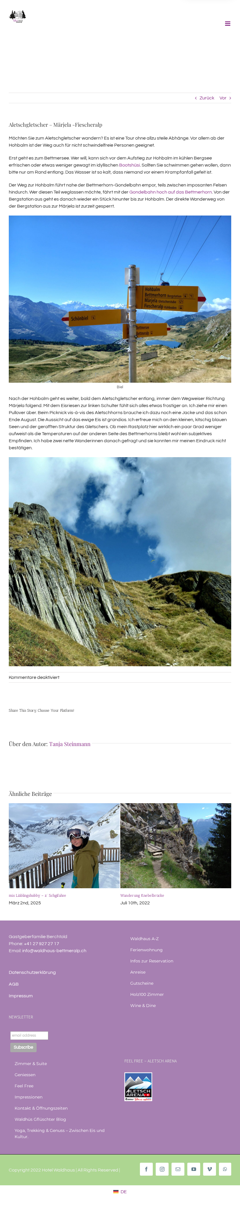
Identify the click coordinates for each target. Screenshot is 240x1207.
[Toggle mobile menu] (228, 24)
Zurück (207, 98)
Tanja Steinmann (69, 743)
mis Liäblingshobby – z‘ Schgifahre (37, 895)
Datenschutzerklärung (32, 972)
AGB (14, 984)
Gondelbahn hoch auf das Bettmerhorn (170, 192)
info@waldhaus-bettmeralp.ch (54, 950)
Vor (223, 98)
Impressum (21, 996)
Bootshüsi (129, 165)
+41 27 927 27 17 (41, 943)
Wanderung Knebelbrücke (142, 895)
